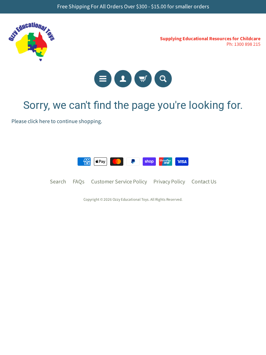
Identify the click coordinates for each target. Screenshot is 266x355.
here (44, 121)
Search (58, 181)
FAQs (79, 181)
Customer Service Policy (119, 181)
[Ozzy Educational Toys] (31, 41)
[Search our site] (163, 78)
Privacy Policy (169, 181)
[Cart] (143, 78)
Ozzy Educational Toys (131, 199)
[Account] (123, 78)
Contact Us (204, 181)
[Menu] (103, 78)
